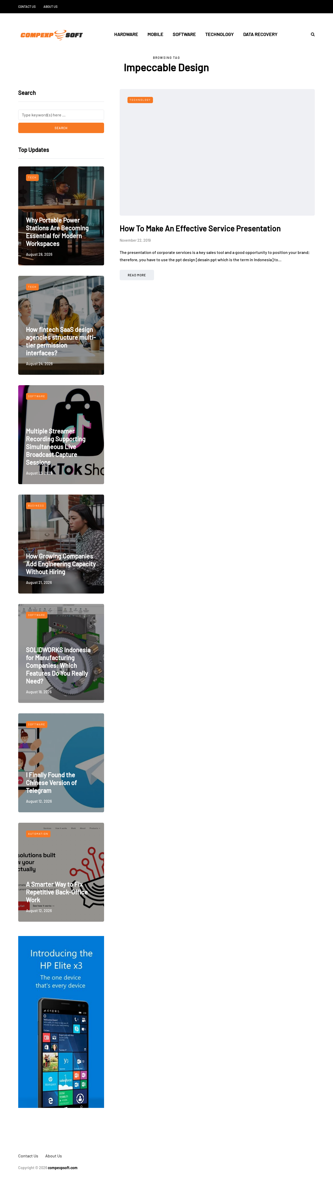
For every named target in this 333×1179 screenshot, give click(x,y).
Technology (219, 34)
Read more (137, 275)
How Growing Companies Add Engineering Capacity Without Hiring (61, 563)
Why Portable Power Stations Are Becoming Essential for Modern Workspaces (57, 231)
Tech (32, 177)
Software (184, 34)
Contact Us (27, 6)
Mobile (155, 34)
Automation (38, 833)
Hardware (126, 34)
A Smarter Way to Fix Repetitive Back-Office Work (57, 891)
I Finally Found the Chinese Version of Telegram (51, 782)
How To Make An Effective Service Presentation (200, 228)
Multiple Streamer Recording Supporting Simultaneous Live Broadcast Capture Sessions (56, 446)
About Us (50, 6)
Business (36, 505)
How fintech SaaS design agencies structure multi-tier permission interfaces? (61, 341)
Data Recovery (260, 34)
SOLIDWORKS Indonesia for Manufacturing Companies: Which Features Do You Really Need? (58, 665)
